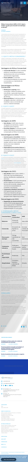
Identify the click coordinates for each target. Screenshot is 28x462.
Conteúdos (4, 447)
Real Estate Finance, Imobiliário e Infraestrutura (9, 429)
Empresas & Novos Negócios (6, 414)
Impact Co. (3, 444)
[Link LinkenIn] (12, 385)
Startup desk (4, 436)
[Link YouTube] (5, 385)
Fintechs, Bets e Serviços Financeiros (8, 426)
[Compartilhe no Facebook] (24, 327)
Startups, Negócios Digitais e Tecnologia (8, 425)
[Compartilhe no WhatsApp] (21, 327)
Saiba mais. (24, 457)
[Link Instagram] (3, 385)
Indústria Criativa (4, 432)
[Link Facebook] (1, 385)
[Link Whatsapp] (21, 3)
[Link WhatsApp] (8, 385)
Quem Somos (4, 404)
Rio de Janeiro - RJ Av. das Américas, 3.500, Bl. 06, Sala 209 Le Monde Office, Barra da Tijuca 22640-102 (11, 390)
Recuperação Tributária (5, 417)
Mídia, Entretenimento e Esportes (7, 431)
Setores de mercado (6, 423)
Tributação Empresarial (5, 416)
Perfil (2, 406)
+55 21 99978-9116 (6, 381)
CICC (2, 158)
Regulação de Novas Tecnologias (7, 415)
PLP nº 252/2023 (17, 162)
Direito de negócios (5, 411)
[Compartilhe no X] (26, 327)
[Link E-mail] (10, 385)
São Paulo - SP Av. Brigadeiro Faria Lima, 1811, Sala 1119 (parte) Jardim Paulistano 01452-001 (12, 395)
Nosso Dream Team (4, 407)
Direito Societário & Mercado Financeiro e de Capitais (11, 412)
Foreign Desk (4, 441)
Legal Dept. (3, 439)
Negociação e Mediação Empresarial (7, 420)
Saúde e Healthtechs (5, 427)
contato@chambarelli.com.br (8, 383)
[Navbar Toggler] (24, 3)
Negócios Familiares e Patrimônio (7, 430)
